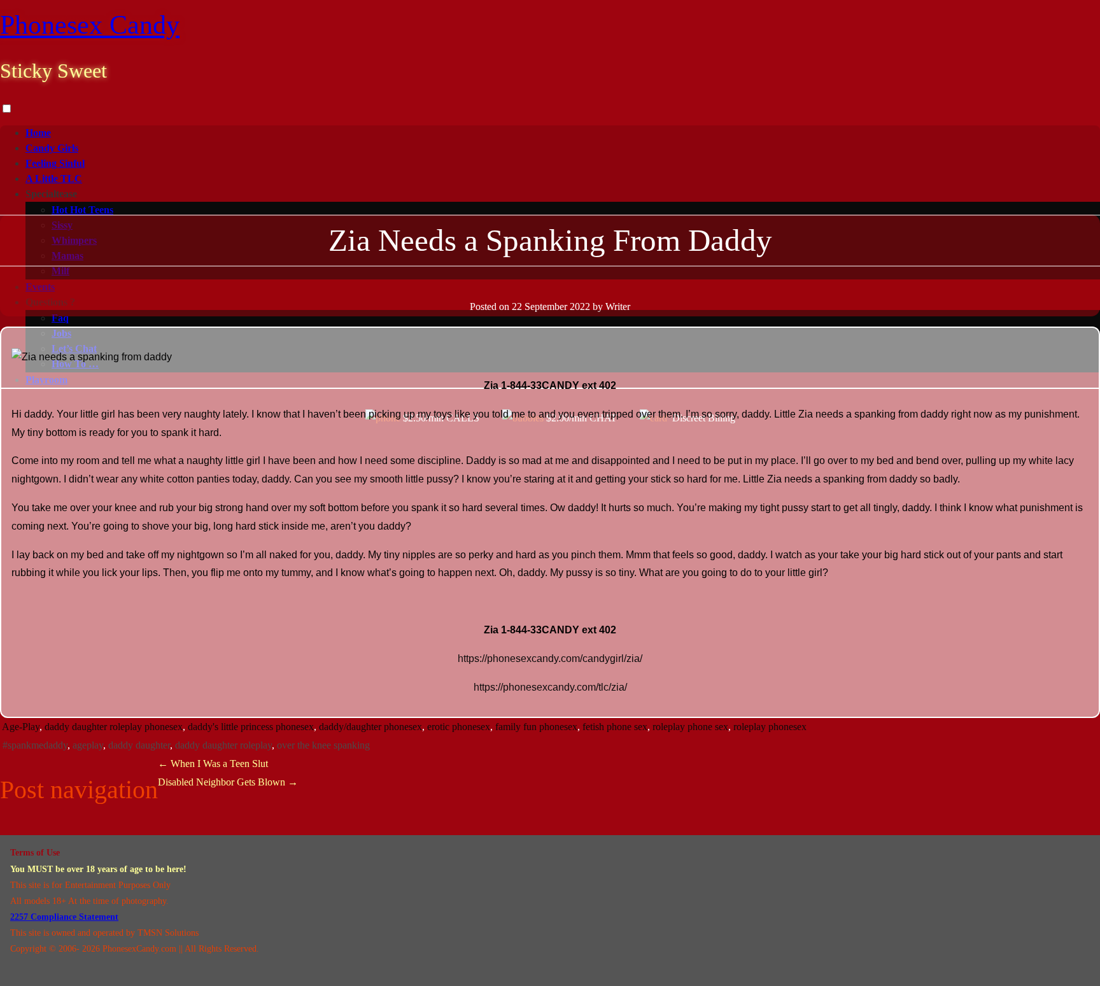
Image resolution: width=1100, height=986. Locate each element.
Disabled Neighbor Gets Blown (228, 782)
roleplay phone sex (690, 726)
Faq (60, 318)
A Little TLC (53, 178)
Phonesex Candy (90, 24)
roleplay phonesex (770, 726)
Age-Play (20, 726)
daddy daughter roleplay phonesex (114, 726)
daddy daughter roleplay (223, 745)
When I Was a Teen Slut (213, 763)
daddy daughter (139, 745)
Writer (617, 306)
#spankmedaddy (35, 745)
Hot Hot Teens (82, 209)
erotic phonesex (458, 726)
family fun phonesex (536, 726)
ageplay (88, 745)
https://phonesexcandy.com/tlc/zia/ (550, 687)
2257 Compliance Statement (64, 917)
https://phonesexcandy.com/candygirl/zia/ (550, 658)
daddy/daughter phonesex (370, 726)
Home (38, 132)
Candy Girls (51, 148)
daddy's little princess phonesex (251, 726)
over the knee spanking (323, 745)
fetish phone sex (614, 726)
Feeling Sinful (55, 163)
